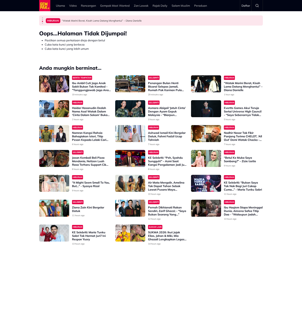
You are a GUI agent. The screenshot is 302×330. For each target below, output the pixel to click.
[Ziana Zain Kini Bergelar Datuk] (54, 208)
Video (73, 5)
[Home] (44, 5)
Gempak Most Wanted (115, 5)
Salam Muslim (181, 5)
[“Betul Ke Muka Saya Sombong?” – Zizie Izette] (206, 158)
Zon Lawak (141, 5)
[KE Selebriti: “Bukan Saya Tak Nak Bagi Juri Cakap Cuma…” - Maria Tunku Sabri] (206, 183)
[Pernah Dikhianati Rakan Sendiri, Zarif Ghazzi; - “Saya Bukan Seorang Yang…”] (130, 208)
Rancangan (88, 5)
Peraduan (200, 5)
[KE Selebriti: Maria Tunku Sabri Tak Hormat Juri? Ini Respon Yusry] (54, 233)
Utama (60, 5)
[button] (42, 17)
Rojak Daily (160, 5)
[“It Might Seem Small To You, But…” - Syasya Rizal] (54, 183)
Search (257, 5)
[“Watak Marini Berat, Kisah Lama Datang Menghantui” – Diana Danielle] (206, 83)
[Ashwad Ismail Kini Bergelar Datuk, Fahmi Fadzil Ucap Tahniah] (130, 133)
